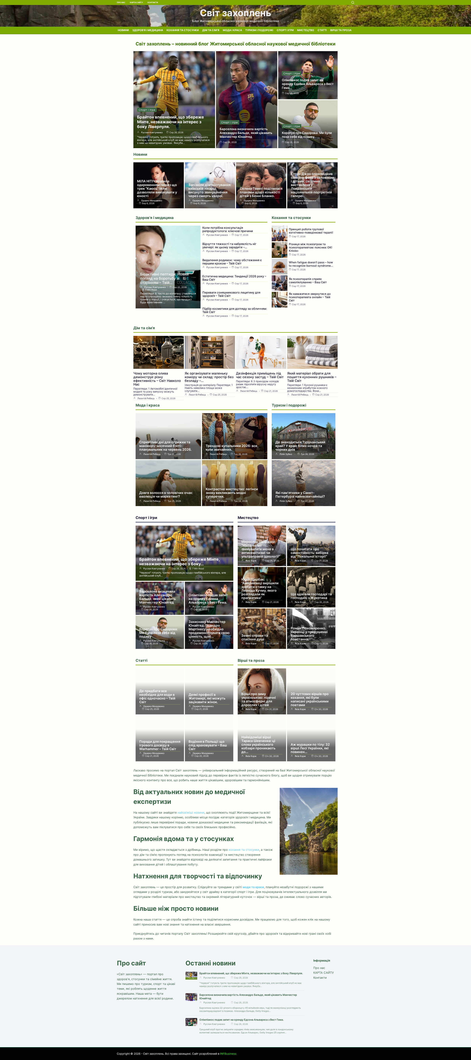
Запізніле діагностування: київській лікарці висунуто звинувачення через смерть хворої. (209, 190)
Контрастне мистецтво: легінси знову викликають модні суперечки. (232, 492)
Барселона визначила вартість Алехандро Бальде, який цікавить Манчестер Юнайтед (246, 133)
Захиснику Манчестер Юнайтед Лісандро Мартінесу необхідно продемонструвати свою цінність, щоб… (209, 629)
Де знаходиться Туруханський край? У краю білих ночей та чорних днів (300, 445)
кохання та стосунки (244, 849)
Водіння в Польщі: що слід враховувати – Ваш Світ (208, 745)
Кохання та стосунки (183, 30)
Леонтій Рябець (146, 398)
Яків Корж (250, 560)
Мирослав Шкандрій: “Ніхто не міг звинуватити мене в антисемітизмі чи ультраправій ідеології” (260, 549)
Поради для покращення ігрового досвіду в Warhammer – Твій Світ (159, 745)
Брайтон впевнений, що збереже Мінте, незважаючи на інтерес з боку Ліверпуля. (170, 122)
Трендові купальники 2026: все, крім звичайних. (232, 447)
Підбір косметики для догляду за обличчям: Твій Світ (234, 310)
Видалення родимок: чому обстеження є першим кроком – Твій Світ (232, 261)
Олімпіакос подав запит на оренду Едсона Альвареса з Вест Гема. (308, 84)
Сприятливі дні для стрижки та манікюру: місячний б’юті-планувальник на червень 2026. (165, 445)
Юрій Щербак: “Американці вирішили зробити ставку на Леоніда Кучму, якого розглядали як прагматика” (260, 588)
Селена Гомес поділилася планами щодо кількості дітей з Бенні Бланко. (261, 192)
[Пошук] (352, 2)
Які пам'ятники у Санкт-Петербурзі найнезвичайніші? (300, 494)
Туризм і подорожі (259, 30)
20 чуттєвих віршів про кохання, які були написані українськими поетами (310, 699)
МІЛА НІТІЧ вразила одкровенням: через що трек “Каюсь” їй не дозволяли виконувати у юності (157, 188)
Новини (123, 30)
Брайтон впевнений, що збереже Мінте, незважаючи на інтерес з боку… (179, 561)
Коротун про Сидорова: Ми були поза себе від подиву (307, 135)
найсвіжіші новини (191, 812)
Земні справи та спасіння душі (254, 637)
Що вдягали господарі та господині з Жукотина (311, 596)
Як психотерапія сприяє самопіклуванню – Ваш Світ (308, 280)
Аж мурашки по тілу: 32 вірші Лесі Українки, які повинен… (310, 748)
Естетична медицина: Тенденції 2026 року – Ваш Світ (234, 277)
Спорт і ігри (285, 30)
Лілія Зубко (285, 454)
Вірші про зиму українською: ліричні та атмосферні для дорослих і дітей (258, 699)
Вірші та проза (340, 30)
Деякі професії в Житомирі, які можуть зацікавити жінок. (207, 698)
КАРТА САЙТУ (136, 2)
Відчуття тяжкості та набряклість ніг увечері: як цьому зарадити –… (229, 245)
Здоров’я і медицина (147, 30)
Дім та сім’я (210, 30)
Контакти (153, 2)
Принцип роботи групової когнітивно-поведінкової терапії (311, 230)
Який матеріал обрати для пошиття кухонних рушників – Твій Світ (311, 377)
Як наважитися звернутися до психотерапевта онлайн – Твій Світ (310, 297)
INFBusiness (228, 1053)
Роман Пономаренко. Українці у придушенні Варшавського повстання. (309, 633)
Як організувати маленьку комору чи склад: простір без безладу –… (209, 377)
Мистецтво (305, 30)
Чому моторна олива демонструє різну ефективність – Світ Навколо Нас (157, 378)
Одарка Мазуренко (151, 200)
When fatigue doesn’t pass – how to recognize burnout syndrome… (311, 264)
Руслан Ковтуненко (152, 132)
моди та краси (253, 887)
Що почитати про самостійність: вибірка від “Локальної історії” (309, 552)
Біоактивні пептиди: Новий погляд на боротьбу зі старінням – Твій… (164, 278)
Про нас (121, 2)
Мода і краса (232, 30)
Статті (322, 30)
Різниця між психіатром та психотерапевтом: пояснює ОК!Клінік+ (310, 247)
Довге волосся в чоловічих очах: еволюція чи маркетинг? (166, 494)
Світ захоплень (235, 12)
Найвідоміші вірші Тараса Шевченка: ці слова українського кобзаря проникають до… (258, 744)
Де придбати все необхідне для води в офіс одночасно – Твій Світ (157, 696)
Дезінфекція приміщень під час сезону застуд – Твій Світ (260, 375)
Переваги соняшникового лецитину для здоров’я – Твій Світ (231, 294)
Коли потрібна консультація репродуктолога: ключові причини (227, 229)
